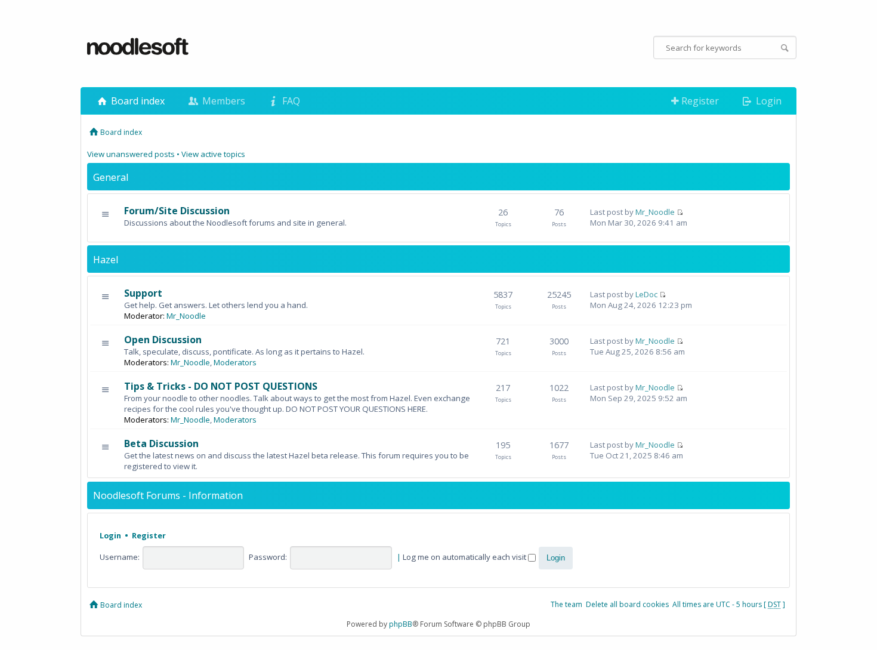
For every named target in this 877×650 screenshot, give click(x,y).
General (110, 177)
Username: (120, 557)
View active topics (213, 154)
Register (699, 100)
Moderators (235, 362)
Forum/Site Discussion (177, 210)
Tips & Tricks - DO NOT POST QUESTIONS (220, 386)
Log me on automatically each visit (465, 557)
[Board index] (138, 47)
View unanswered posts (131, 154)
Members (222, 100)
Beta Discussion (161, 443)
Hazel (105, 259)
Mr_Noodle (655, 212)
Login (768, 100)
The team (566, 604)
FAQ (290, 100)
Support (143, 293)
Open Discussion (163, 339)
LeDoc (646, 294)
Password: (268, 557)
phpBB (400, 624)
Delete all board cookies (627, 604)
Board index (137, 100)
